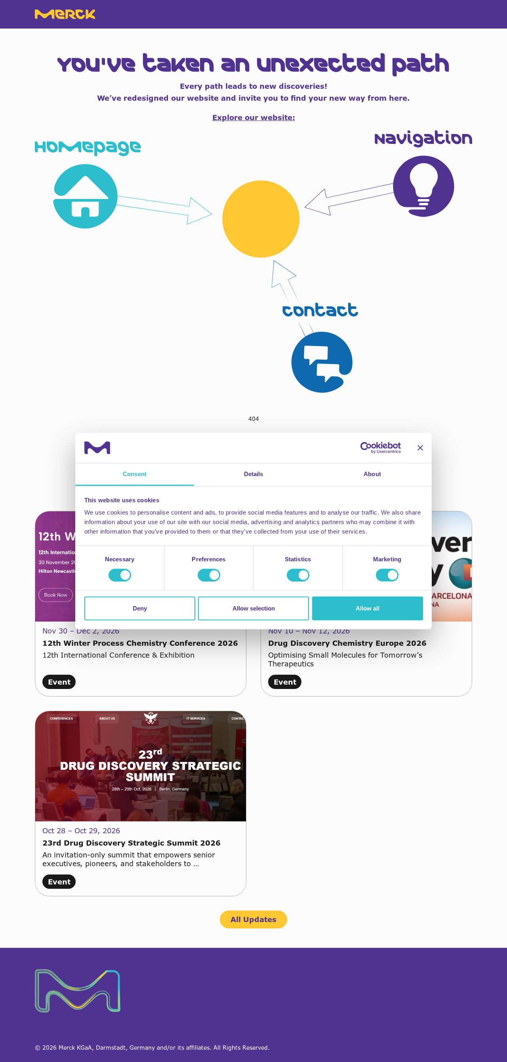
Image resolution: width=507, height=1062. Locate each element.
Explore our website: (253, 117)
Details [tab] (253, 474)
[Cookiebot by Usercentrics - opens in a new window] (366, 448)
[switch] (209, 574)
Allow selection (254, 608)
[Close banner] (420, 448)
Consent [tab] (135, 474)
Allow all (367, 608)
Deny (140, 608)
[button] (253, 261)
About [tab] (372, 474)
